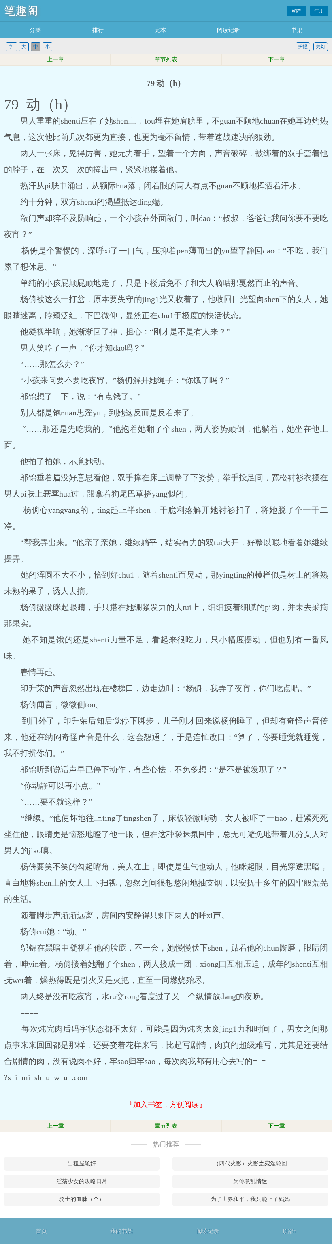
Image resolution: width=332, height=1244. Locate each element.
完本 (160, 30)
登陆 (296, 11)
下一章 (276, 59)
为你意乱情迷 (250, 1181)
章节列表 (166, 59)
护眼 (303, 46)
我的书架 (121, 1231)
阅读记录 (228, 30)
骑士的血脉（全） (81, 1199)
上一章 (55, 59)
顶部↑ (289, 1231)
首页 (41, 1231)
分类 (35, 30)
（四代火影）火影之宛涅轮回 (250, 1163)
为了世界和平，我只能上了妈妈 (250, 1199)
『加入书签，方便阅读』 (166, 1105)
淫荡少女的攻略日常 (81, 1181)
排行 (98, 30)
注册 (319, 11)
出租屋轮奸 (82, 1163)
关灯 (321, 46)
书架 (296, 30)
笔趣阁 (21, 10)
